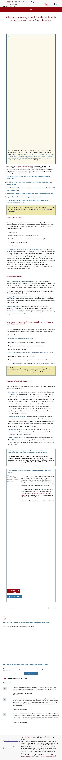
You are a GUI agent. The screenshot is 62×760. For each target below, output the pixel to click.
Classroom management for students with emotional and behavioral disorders (31, 18)
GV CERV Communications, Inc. (48, 756)
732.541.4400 (12, 2)
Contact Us (28, 756)
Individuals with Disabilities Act (24, 166)
